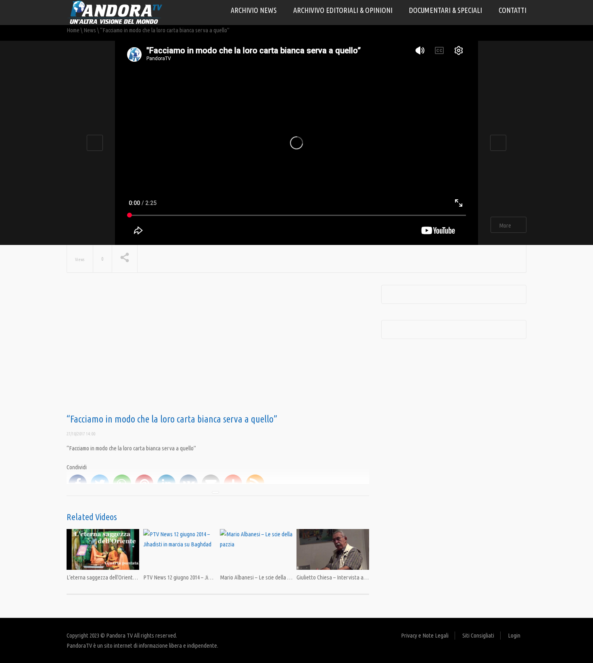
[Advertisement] (218, 349)
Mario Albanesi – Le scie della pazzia (261, 577)
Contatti (512, 10)
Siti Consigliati (478, 635)
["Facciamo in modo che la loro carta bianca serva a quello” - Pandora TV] (115, 11)
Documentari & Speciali (445, 10)
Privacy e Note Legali (425, 635)
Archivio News (254, 10)
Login (514, 635)
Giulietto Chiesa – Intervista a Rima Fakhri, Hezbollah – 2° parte (367, 577)
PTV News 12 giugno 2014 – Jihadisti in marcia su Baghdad (208, 577)
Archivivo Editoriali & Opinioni (343, 10)
